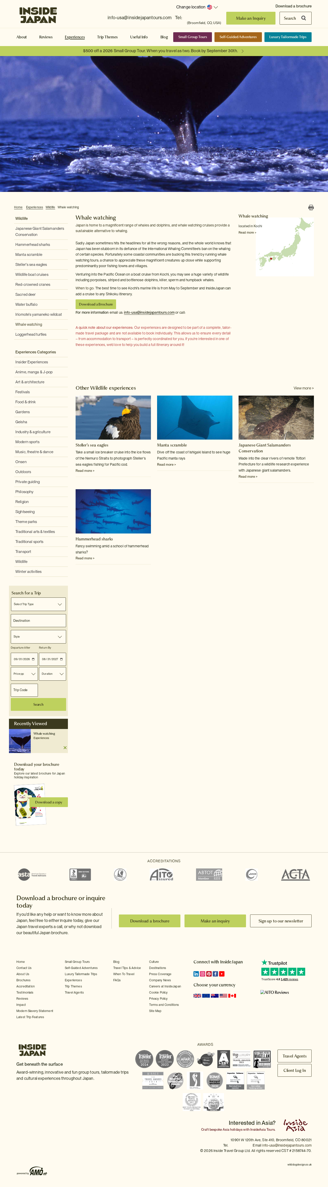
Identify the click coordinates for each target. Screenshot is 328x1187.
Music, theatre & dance (34, 452)
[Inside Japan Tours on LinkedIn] (196, 974)
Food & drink (25, 402)
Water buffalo (26, 304)
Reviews (46, 37)
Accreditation (25, 986)
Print (311, 207)
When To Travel (123, 974)
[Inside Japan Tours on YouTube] (221, 974)
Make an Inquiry (251, 18)
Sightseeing (25, 511)
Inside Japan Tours (38, 13)
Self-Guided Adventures (238, 36)
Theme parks (26, 521)
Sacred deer (25, 294)
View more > (304, 388)
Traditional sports (29, 541)
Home (18, 207)
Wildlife (50, 207)
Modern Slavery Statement (34, 1011)
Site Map (155, 1011)
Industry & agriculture (32, 432)
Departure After (20, 647)
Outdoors (23, 472)
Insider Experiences (31, 362)
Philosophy (24, 491)
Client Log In (294, 1070)
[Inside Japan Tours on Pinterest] (209, 974)
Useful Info (139, 37)
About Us (22, 974)
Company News (160, 980)
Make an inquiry (215, 921)
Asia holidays (232, 1129)
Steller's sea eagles (31, 264)
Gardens (22, 412)
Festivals (22, 392)
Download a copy (48, 802)
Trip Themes (107, 37)
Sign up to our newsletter (281, 921)
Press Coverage (160, 974)
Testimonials (24, 992)
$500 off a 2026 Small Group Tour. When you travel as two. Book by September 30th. (160, 50)
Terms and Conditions (164, 1005)
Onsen (21, 462)
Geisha (21, 422)
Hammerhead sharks (32, 244)
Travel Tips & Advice (127, 968)
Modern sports (27, 442)
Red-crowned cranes (32, 284)
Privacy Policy (158, 998)
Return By (45, 647)
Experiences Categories (35, 352)
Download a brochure (293, 6)
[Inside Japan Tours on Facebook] (215, 974)
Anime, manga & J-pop (34, 372)
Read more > (247, 232)
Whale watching (68, 207)
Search (290, 18)
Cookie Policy (158, 992)
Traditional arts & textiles (35, 531)
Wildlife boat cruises (31, 274)
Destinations (157, 968)
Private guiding (27, 482)
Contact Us (24, 968)
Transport (23, 551)
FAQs (117, 980)
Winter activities (28, 571)
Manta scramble (28, 254)
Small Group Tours (192, 36)
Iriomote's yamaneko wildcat (38, 314)
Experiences (75, 37)
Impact (21, 1005)
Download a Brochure (96, 304)
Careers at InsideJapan (165, 986)
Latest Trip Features (30, 1017)
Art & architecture (29, 382)
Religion (22, 501)
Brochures (23, 980)
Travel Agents (74, 992)
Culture (154, 962)
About (21, 37)
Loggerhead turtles (30, 334)
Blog (164, 37)
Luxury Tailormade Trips (287, 36)
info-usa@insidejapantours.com (139, 17)
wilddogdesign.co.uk (300, 1164)
